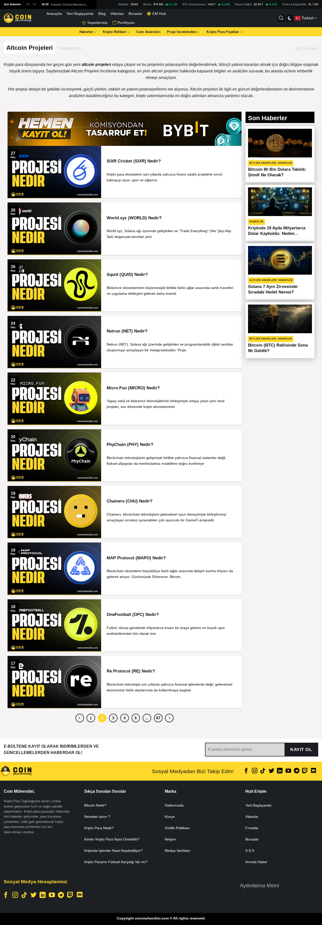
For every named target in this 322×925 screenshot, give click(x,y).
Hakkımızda (174, 805)
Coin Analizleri (148, 32)
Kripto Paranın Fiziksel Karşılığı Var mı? (115, 862)
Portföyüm (126, 23)
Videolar (117, 14)
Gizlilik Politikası (177, 828)
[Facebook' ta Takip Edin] (246, 771)
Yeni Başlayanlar (80, 14)
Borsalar (135, 14)
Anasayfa (54, 14)
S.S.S (249, 851)
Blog (102, 14)
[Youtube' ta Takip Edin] (288, 771)
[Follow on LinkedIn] (280, 771)
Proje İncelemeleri (182, 32)
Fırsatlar (252, 828)
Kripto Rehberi (115, 32)
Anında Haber (256, 862)
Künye (170, 817)
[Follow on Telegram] (296, 771)
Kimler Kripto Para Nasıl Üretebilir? (112, 839)
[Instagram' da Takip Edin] (254, 771)
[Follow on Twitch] (305, 771)
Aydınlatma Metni (259, 885)
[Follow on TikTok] (263, 771)
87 (158, 718)
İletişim (170, 839)
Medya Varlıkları (177, 851)
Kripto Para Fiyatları (223, 32)
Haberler (86, 32)
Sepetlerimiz (97, 23)
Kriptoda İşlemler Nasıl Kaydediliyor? (113, 851)
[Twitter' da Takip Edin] (271, 771)
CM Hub (159, 14)
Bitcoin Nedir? (95, 805)
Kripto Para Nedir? (99, 828)
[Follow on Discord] (313, 771)
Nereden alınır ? (97, 817)
